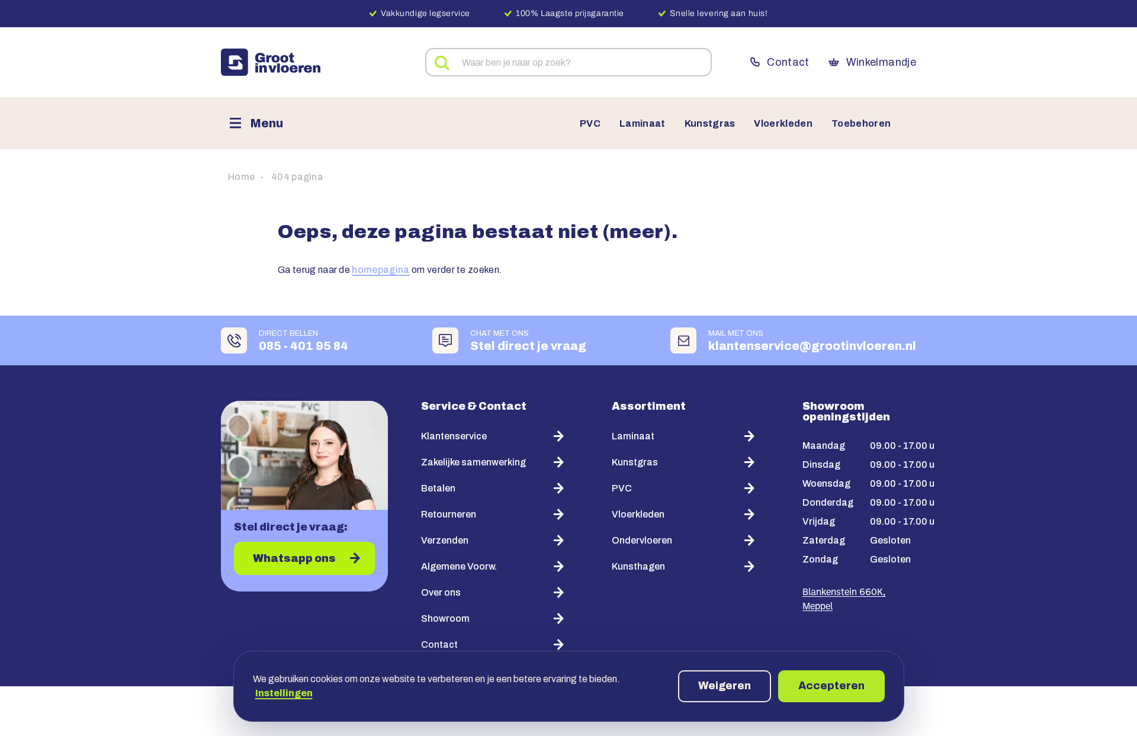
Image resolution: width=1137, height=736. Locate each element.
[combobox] (568, 62)
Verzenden (444, 540)
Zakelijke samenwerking (473, 462)
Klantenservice (454, 436)
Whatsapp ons (294, 558)
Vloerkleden (783, 123)
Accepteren (831, 686)
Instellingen (284, 693)
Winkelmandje (881, 62)
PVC (590, 123)
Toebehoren (861, 123)
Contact (788, 62)
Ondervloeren (642, 540)
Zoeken (442, 63)
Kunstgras (710, 123)
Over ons (441, 592)
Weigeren (724, 686)
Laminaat (642, 123)
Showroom (445, 618)
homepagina (380, 270)
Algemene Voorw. (459, 566)
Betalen (438, 488)
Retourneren (448, 514)
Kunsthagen (638, 566)
